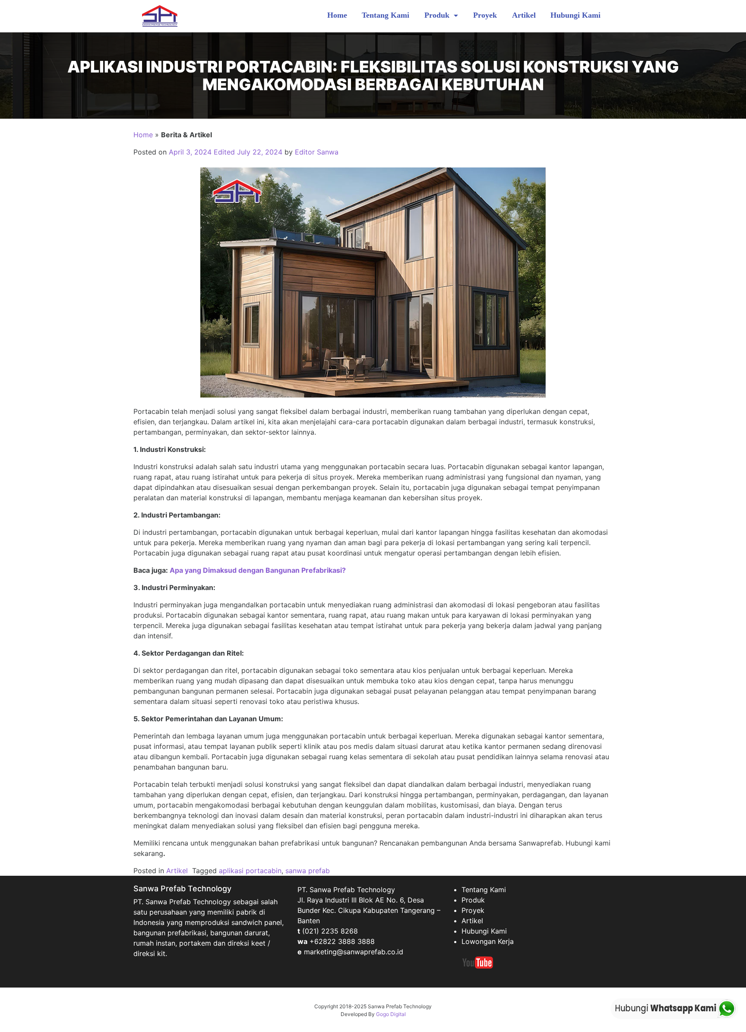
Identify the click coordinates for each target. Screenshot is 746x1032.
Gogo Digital (391, 1014)
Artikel (524, 15)
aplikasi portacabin (250, 870)
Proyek (485, 15)
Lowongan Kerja (488, 941)
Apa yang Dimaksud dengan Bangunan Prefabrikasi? (258, 570)
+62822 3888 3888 (342, 941)
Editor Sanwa (316, 152)
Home (337, 15)
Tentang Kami (385, 15)
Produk (438, 15)
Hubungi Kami (575, 15)
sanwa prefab (307, 870)
